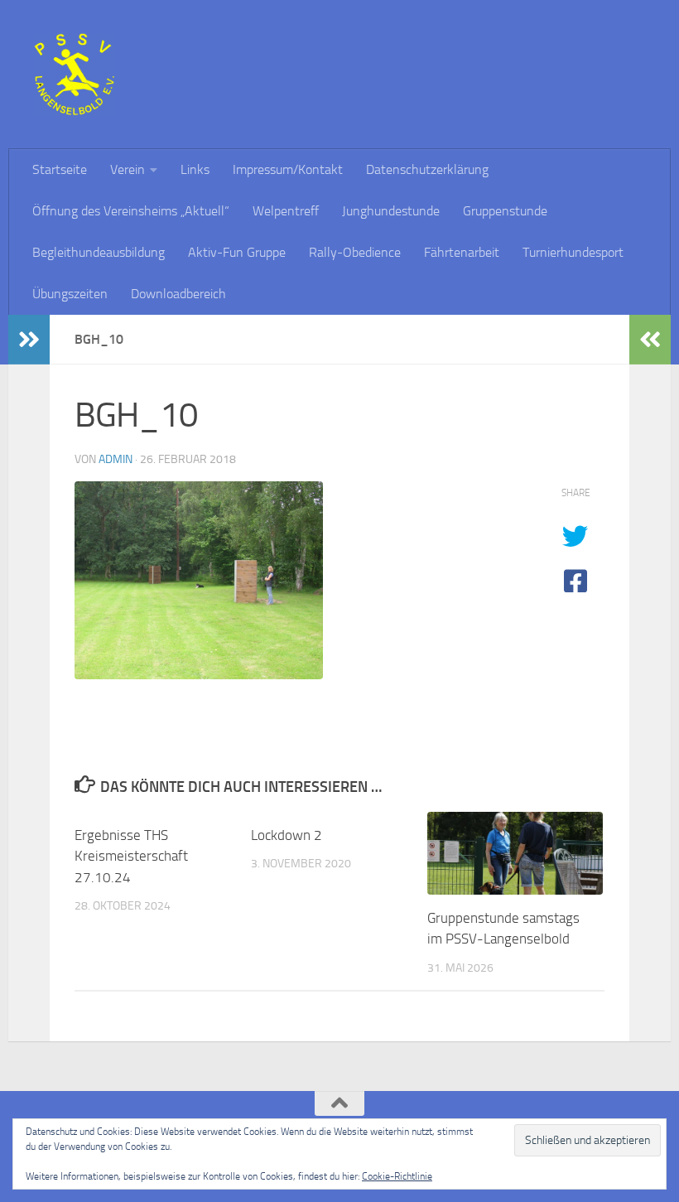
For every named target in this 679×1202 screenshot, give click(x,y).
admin (115, 459)
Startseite (59, 169)
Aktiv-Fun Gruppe (237, 252)
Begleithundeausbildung (98, 252)
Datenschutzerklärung (427, 169)
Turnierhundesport (573, 252)
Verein (127, 169)
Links (195, 169)
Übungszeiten (70, 294)
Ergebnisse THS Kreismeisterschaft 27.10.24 (131, 856)
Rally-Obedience (355, 252)
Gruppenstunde (505, 211)
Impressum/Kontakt (288, 169)
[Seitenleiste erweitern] (29, 339)
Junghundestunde (391, 211)
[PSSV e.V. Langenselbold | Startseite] (74, 74)
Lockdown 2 (286, 835)
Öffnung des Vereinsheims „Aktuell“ (130, 211)
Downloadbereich (178, 294)
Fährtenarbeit (461, 252)
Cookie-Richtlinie (397, 1176)
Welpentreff (286, 211)
